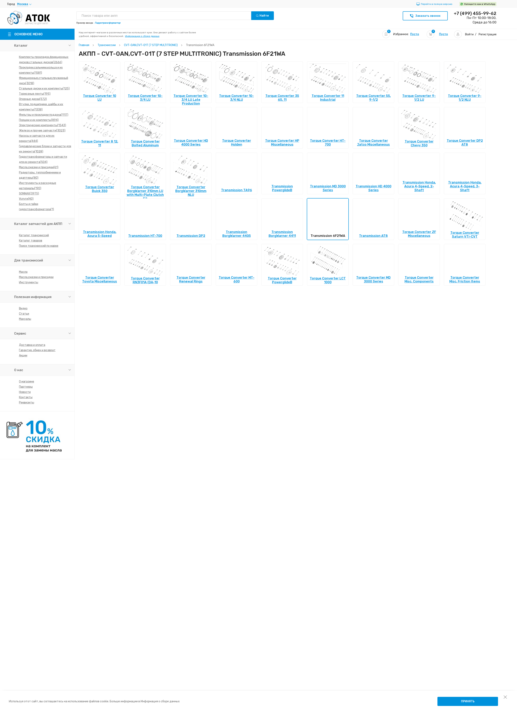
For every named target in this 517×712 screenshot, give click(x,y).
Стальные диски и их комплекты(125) (44, 88)
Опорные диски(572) (33, 99)
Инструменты (28, 282)
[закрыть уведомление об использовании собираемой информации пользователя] (505, 697)
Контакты (26, 397)
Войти (469, 34)
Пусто (414, 34)
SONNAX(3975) (29, 193)
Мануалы (25, 319)
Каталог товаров (30, 240)
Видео (23, 308)
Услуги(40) (26, 199)
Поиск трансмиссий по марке (38, 246)
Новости (25, 392)
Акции (23, 355)
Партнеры (26, 387)
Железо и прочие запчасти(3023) (42, 130)
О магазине (26, 381)
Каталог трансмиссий (34, 235)
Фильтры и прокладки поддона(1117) (43, 115)
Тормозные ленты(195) (34, 94)
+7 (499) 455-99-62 (475, 13)
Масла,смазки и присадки (36, 277)
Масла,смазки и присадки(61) (38, 167)
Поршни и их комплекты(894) (39, 120)
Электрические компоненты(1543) (42, 125)
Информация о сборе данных (142, 36)
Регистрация (487, 34)
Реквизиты (26, 402)
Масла (23, 272)
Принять (468, 701)
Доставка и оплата (32, 345)
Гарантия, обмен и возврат (37, 350)
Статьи (24, 313)
